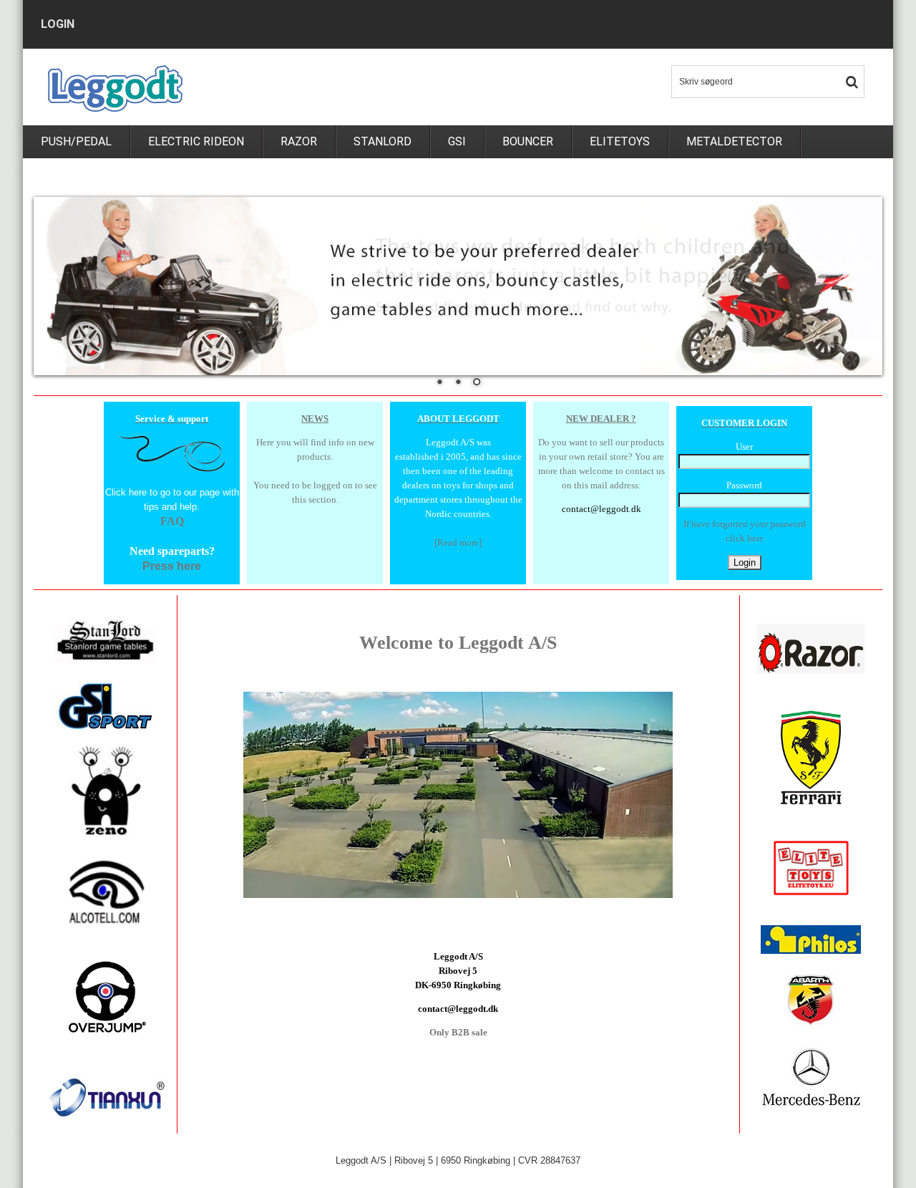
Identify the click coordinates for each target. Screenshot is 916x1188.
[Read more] (458, 542)
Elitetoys (620, 141)
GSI (457, 141)
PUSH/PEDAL (76, 141)
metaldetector (734, 141)
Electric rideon (196, 141)
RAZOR (299, 141)
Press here (171, 566)
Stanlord (382, 141)
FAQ (172, 521)
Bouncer (527, 141)
